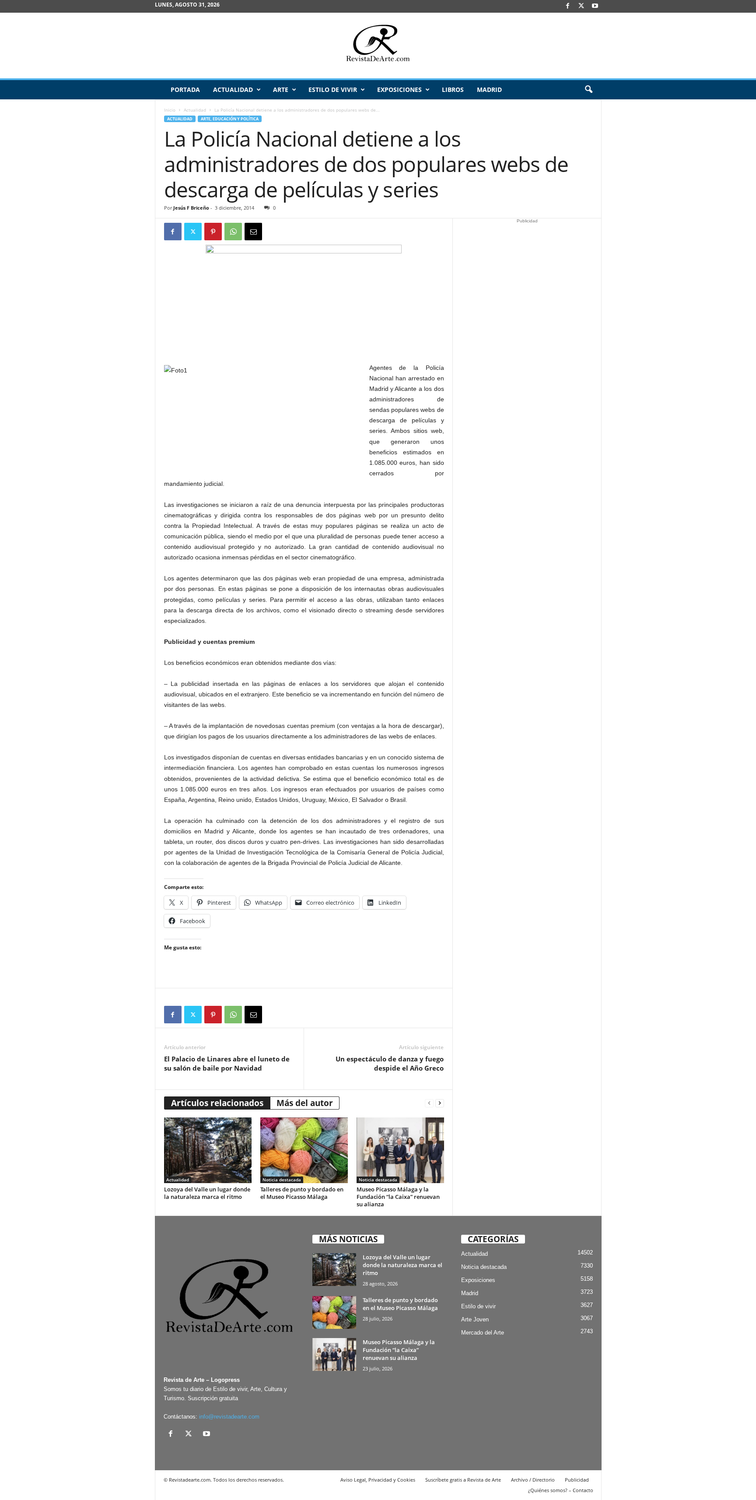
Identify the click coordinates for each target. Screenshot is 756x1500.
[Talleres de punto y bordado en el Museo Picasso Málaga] (304, 1150)
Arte (280, 89)
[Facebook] (568, 6)
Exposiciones (399, 89)
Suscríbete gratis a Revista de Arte (463, 1479)
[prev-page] (429, 1103)
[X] (581, 6)
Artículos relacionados (217, 1103)
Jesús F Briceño (191, 207)
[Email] (253, 231)
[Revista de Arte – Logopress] (378, 45)
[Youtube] (595, 6)
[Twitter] (193, 231)
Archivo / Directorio (533, 1479)
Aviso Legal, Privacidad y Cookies (377, 1479)
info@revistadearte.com (229, 1416)
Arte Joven (475, 1319)
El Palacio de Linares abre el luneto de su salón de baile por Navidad (227, 1063)
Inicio (169, 110)
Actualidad (233, 89)
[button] (588, 89)
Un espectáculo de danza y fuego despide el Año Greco (390, 1063)
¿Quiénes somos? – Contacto (560, 1490)
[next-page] (439, 1103)
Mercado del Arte (482, 1332)
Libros (453, 89)
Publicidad (577, 1479)
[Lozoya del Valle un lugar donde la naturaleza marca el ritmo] (208, 1150)
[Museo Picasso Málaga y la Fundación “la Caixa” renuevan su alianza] (400, 1150)
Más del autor (304, 1103)
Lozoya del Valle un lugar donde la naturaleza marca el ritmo (207, 1193)
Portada (185, 89)
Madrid (489, 89)
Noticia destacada (281, 1180)
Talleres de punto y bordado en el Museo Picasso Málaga (301, 1193)
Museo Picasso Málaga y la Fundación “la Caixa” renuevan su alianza (398, 1196)
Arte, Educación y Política (230, 119)
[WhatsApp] (233, 231)
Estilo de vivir (332, 89)
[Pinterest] (213, 231)
